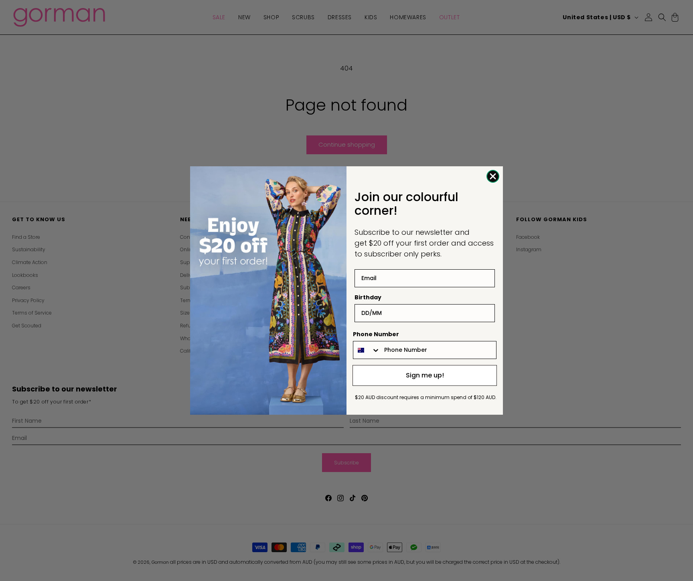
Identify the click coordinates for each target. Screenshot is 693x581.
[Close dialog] (493, 176)
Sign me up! (425, 375)
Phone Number (376, 334)
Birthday (368, 297)
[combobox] (366, 350)
